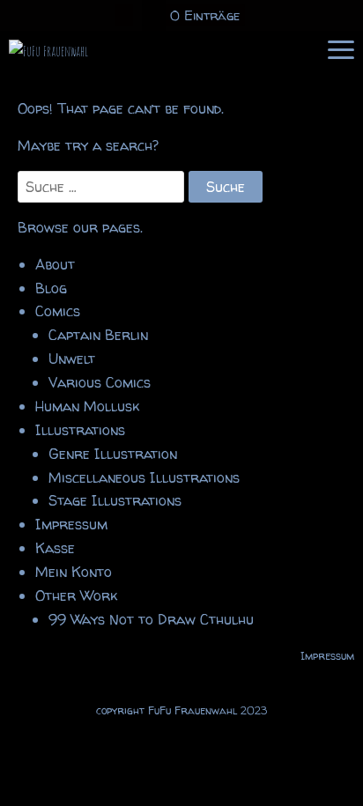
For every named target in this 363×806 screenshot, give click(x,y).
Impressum (71, 524)
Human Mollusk (87, 406)
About (55, 264)
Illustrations (80, 430)
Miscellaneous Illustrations (144, 477)
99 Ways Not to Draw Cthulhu (151, 619)
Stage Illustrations (115, 500)
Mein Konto (73, 571)
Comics (57, 311)
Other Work (76, 595)
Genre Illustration (112, 453)
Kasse (55, 548)
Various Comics (99, 382)
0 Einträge (205, 15)
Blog (51, 288)
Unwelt (71, 358)
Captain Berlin (98, 334)
